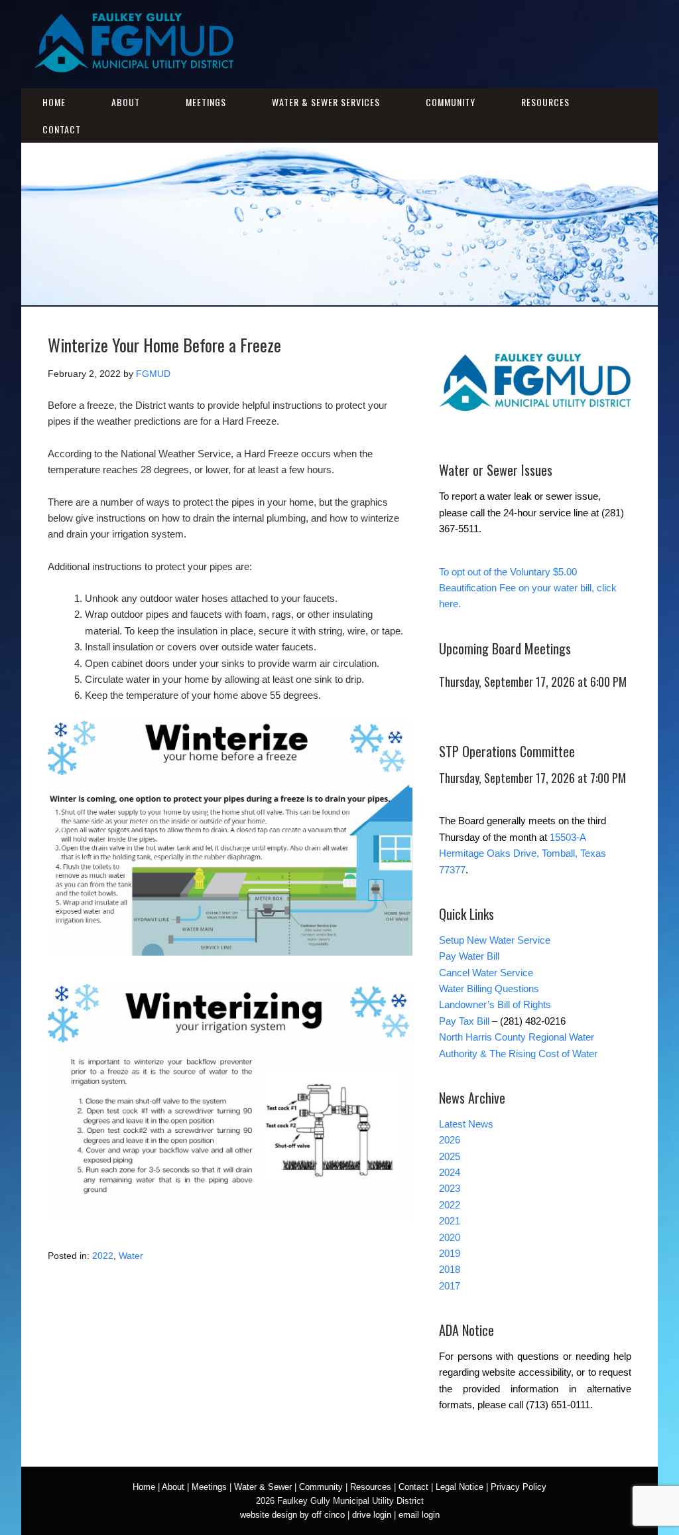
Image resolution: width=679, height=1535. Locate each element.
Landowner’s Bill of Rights (495, 1004)
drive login (371, 1515)
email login (419, 1515)
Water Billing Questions (489, 988)
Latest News (466, 1124)
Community (450, 102)
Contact (61, 129)
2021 (449, 1220)
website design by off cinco (292, 1515)
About (125, 102)
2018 (449, 1269)
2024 (449, 1172)
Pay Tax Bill (464, 1021)
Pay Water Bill (469, 956)
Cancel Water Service (486, 972)
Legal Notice (459, 1487)
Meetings (206, 102)
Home (54, 102)
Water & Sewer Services (326, 102)
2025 (449, 1156)
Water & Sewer (263, 1487)
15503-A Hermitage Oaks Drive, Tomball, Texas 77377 (522, 853)
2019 (449, 1253)
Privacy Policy (518, 1487)
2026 (449, 1139)
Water (131, 1255)
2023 (449, 1188)
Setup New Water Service (494, 940)
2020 (449, 1237)
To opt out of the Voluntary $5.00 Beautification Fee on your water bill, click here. (528, 588)
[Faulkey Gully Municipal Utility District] (133, 64)
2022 (102, 1255)
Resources (545, 102)
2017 (449, 1285)
